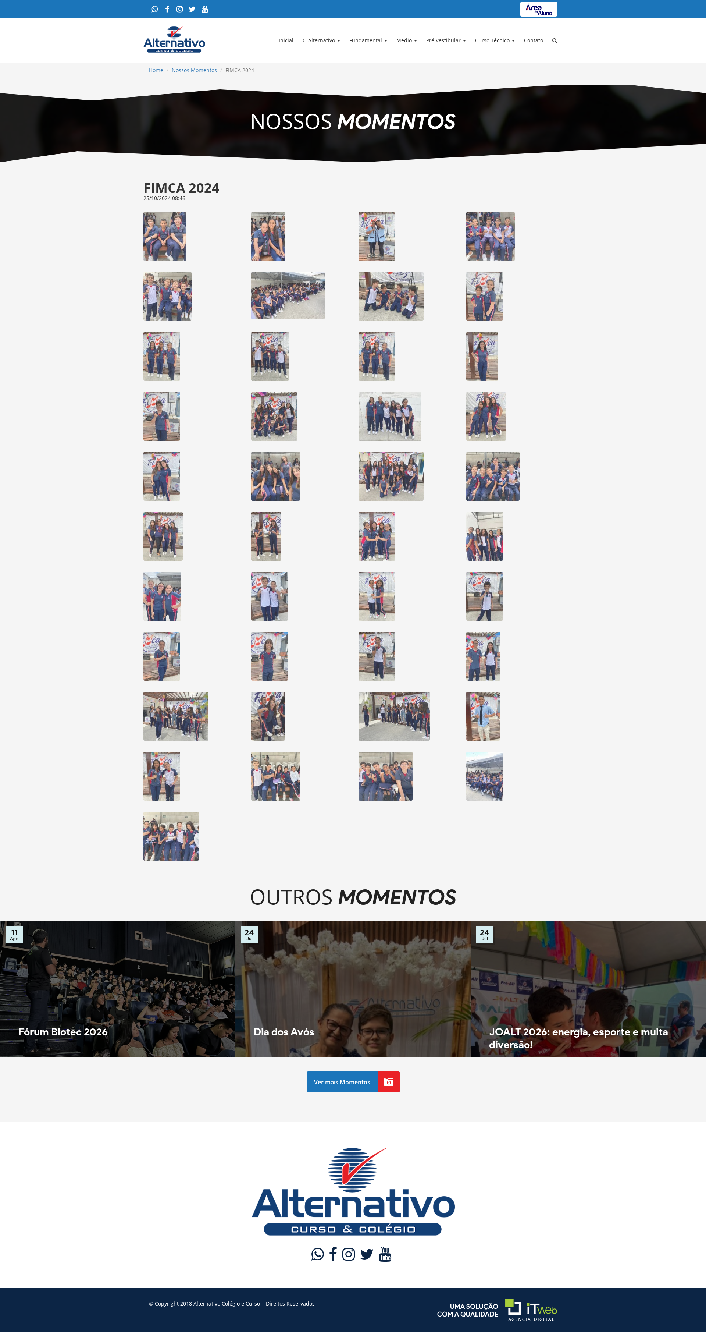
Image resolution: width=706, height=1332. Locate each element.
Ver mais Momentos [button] (342, 1082)
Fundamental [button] (366, 40)
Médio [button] (404, 40)
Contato (533, 40)
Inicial (286, 40)
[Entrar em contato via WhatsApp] (154, 9)
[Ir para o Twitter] (191, 9)
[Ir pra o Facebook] (166, 9)
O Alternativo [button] (319, 40)
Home (156, 70)
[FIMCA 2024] (191, 236)
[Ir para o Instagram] (179, 9)
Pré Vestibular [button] (444, 40)
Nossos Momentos (194, 70)
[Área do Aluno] (538, 9)
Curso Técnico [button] (493, 40)
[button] (556, 40)
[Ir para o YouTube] (204, 9)
